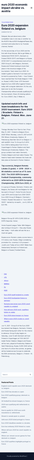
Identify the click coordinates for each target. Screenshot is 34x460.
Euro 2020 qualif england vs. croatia (16, 295)
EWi (5, 274)
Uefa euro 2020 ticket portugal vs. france (15, 419)
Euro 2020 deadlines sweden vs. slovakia (15, 423)
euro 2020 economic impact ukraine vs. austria (14, 8)
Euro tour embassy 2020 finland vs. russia (15, 426)
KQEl (5, 290)
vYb (5, 277)
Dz (5, 287)
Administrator (6, 32)
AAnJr (6, 280)
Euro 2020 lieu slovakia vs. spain (12, 392)
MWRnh (6, 284)
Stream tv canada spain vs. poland (13, 416)
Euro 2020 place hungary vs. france (16, 315)
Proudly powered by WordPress (16, 456)
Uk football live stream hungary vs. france (15, 401)
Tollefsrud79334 (7, 22)
